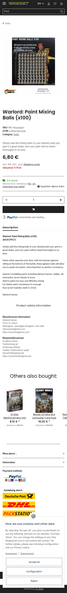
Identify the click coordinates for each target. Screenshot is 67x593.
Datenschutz (27, 553)
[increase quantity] (60, 200)
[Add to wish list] (57, 40)
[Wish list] (55, 3)
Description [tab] (10, 227)
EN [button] (39, 3)
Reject (34, 580)
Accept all (34, 562)
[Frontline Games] (18, 3)
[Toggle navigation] (4, 2)
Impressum (11, 553)
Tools (16, 134)
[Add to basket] (5, 32)
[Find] (61, 11)
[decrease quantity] (6, 200)
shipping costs (32, 164)
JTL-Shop (39, 589)
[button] (49, 3)
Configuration (34, 571)
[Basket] (61, 3)
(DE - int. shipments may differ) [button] (19, 185)
